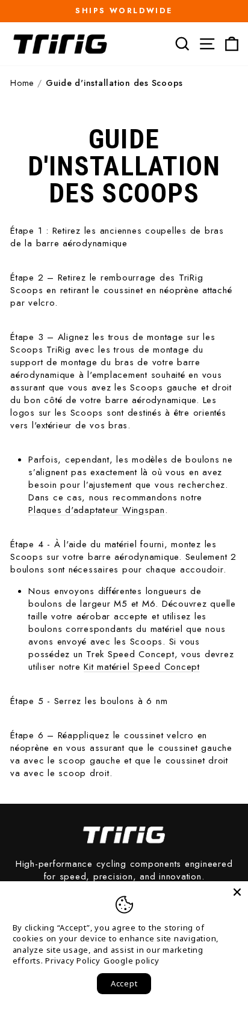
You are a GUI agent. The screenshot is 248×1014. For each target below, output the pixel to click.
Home (22, 83)
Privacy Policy (73, 960)
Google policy (132, 960)
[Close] (237, 892)
